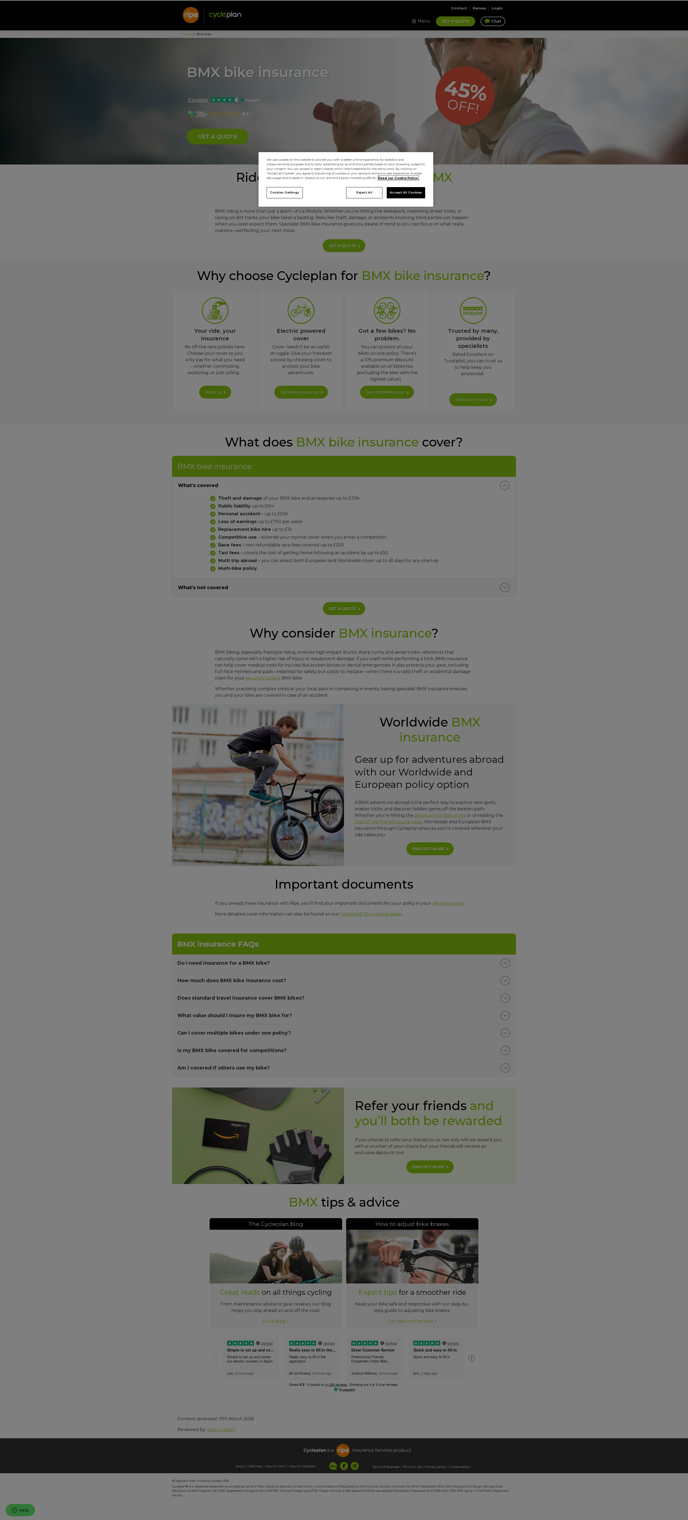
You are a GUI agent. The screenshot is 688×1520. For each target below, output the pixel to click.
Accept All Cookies (406, 192)
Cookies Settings (284, 192)
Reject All (364, 192)
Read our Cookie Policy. (398, 178)
